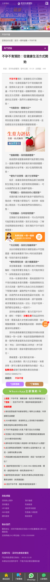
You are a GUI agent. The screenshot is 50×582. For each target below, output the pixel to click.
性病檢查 (28, 504)
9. (4, 475)
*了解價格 (34, 384)
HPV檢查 (5, 508)
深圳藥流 (5, 504)
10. (5, 484)
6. (4, 448)
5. (4, 443)
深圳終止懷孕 (7, 500)
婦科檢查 (5, 516)
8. (4, 466)
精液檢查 (28, 516)
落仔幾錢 (28, 500)
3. (4, 430)
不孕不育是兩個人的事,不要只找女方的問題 (22, 430)
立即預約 (5, 3)
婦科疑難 (23, 40)
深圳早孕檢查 (30, 508)
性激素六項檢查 (31, 512)
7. (4, 457)
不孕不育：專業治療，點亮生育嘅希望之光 (28, 398)
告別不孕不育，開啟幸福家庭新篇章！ (28, 402)
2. (4, 420)
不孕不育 (33, 40)
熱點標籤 (6, 496)
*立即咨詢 (14, 384)
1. (4, 411)
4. (4, 434)
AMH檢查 (5, 512)
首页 (16, 40)
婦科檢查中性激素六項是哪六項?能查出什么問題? (25, 443)
